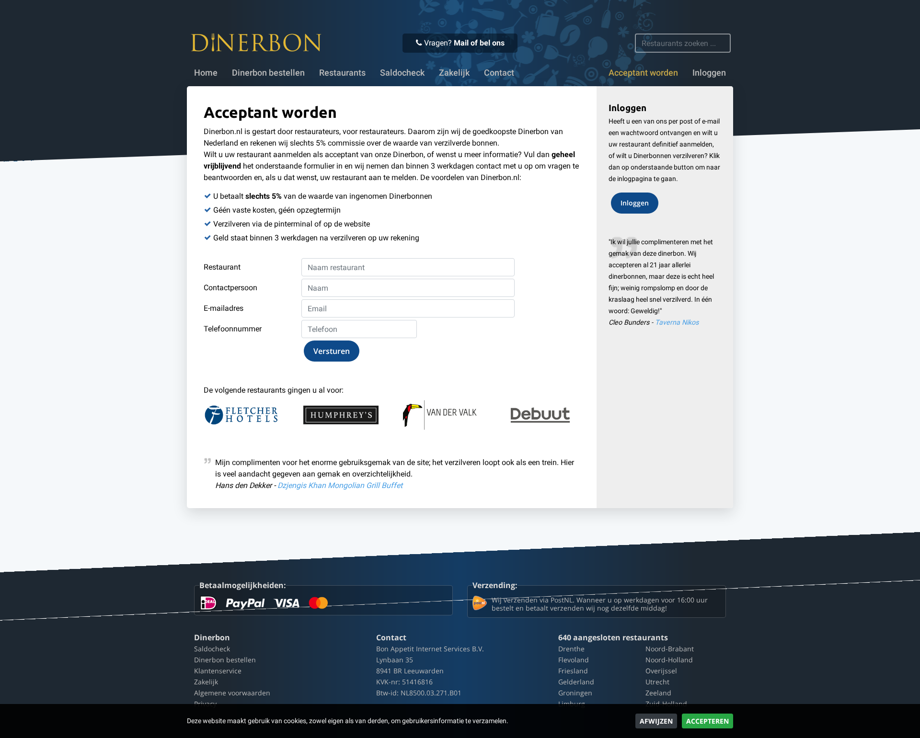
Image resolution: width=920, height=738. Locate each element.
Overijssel (661, 670)
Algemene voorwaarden (232, 692)
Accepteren (707, 721)
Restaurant (222, 267)
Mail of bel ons (479, 42)
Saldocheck (402, 73)
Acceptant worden (643, 73)
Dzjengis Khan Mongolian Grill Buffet (339, 485)
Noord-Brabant (669, 648)
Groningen (575, 692)
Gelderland (576, 681)
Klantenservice (218, 670)
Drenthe (571, 648)
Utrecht (657, 681)
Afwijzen (656, 721)
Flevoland (573, 659)
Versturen (331, 351)
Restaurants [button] (342, 73)
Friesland (573, 670)
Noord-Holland (669, 659)
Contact (499, 73)
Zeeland (658, 692)
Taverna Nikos (677, 322)
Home (206, 73)
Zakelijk (454, 73)
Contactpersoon (230, 287)
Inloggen (709, 73)
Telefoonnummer (233, 328)
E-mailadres (223, 308)
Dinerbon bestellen (268, 73)
